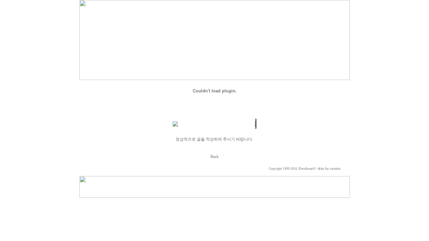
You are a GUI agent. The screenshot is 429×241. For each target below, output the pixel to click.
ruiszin (335, 168)
